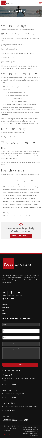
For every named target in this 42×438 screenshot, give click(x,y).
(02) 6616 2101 (10, 410)
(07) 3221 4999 (10, 384)
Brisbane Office (8, 375)
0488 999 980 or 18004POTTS (16, 420)
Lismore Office (8, 403)
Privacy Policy (8, 435)
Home (4, 314)
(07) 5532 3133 (10, 397)
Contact (5, 304)
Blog (4, 310)
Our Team (5, 307)
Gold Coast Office (9, 390)
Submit (20, 364)
